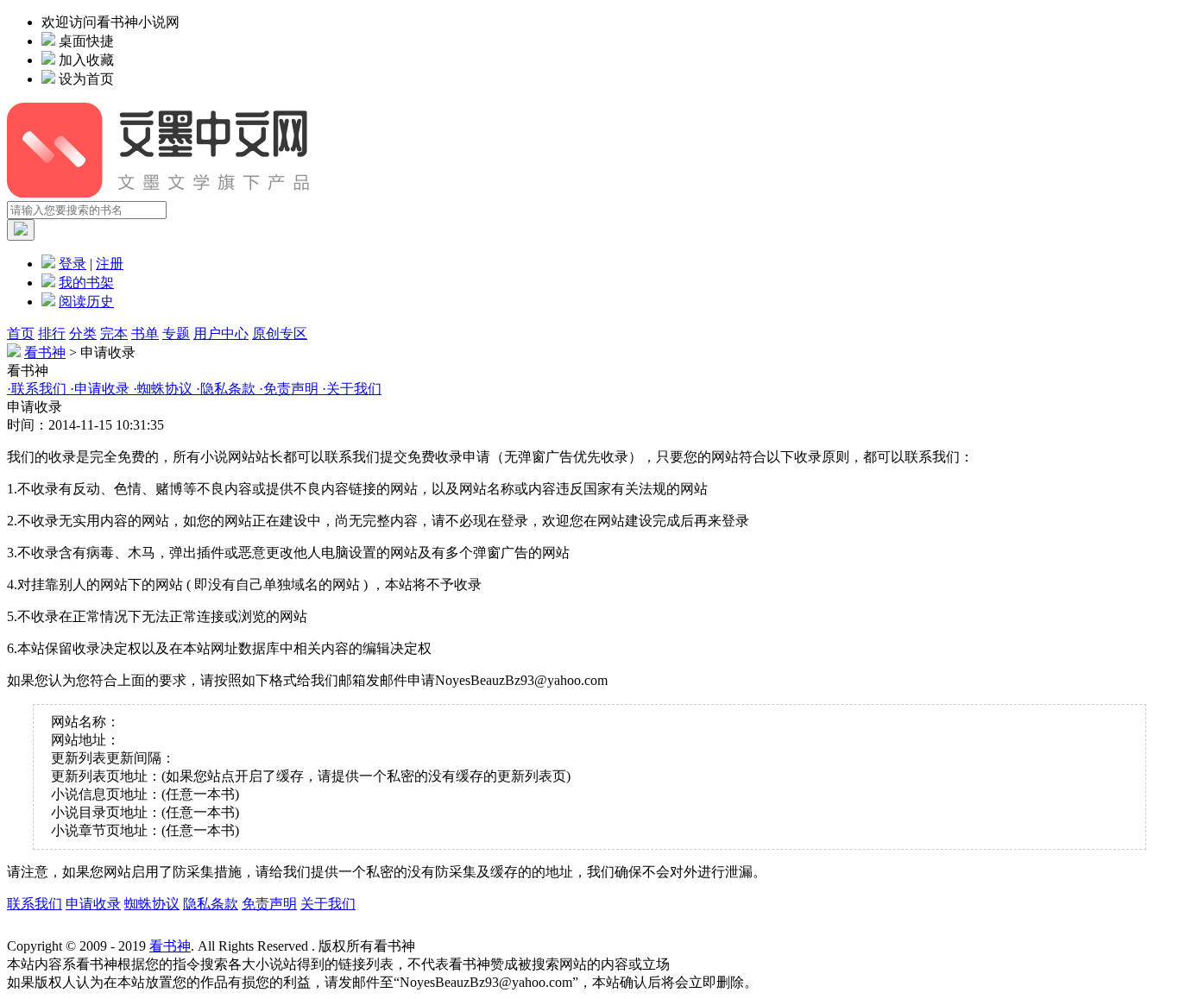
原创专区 (279, 333)
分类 (83, 333)
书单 (145, 333)
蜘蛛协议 (152, 903)
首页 (21, 333)
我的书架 (86, 282)
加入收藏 (86, 60)
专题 (176, 333)
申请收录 (93, 903)
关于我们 (328, 903)
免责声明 (269, 903)
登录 (72, 263)
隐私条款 (210, 903)
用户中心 (221, 333)
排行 (52, 333)
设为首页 (86, 79)
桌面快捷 (86, 41)
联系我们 (34, 903)
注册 (109, 263)
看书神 (45, 352)
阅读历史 (86, 301)
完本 (114, 333)
